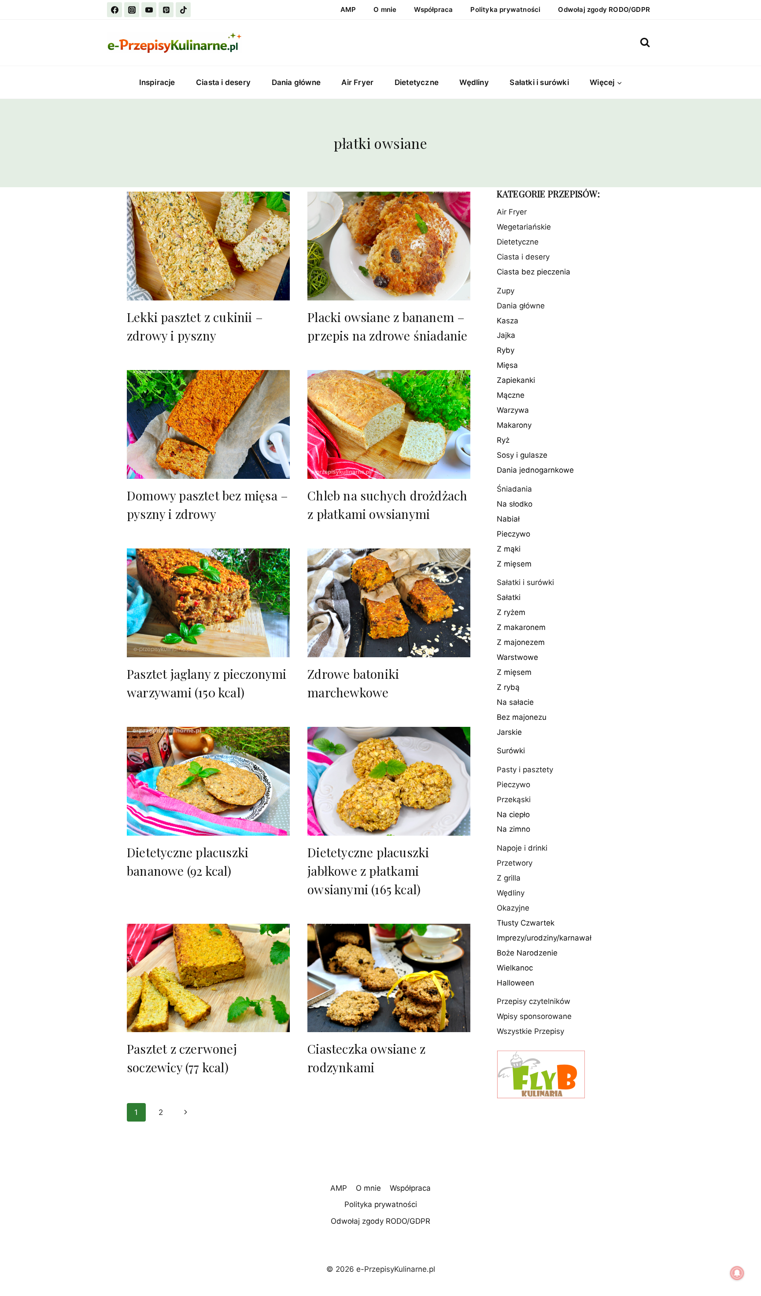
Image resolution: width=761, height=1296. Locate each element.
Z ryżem (511, 612)
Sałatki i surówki (539, 82)
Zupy (505, 290)
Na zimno (513, 829)
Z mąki (509, 548)
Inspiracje (157, 82)
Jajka (506, 335)
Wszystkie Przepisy (530, 1031)
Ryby (505, 350)
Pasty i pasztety (525, 769)
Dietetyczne (417, 82)
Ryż (503, 440)
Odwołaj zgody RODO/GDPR (604, 9)
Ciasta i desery (223, 82)
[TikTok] (183, 9)
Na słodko (514, 504)
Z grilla (509, 878)
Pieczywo (513, 534)
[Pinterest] (166, 9)
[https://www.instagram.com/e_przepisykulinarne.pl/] (131, 9)
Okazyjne (513, 908)
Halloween (515, 983)
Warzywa (513, 410)
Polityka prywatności (505, 9)
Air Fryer (357, 82)
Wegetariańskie (524, 227)
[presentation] (208, 246)
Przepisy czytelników (533, 1001)
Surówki (511, 751)
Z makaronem (521, 627)
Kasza (507, 320)
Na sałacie (515, 702)
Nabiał (508, 519)
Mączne (511, 395)
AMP (348, 9)
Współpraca (433, 9)
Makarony (514, 425)
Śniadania (514, 489)
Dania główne (296, 82)
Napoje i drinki (522, 848)
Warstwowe (517, 657)
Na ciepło (513, 814)
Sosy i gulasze (522, 455)
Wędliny (473, 82)
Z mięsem (514, 563)
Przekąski (514, 799)
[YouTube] (148, 9)
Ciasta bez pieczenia (533, 272)
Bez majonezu (522, 717)
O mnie (384, 9)
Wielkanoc (515, 968)
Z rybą (508, 687)
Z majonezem (521, 642)
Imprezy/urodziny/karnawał (544, 938)
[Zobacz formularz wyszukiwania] (645, 42)
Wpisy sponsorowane (534, 1016)
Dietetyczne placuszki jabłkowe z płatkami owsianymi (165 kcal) (368, 870)
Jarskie (509, 732)
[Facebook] (114, 9)
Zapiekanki (516, 380)
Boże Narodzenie (527, 953)
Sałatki (509, 597)
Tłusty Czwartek (525, 923)
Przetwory (514, 863)
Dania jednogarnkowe (535, 470)
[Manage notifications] (737, 1273)
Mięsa (507, 365)
